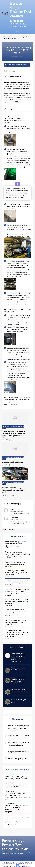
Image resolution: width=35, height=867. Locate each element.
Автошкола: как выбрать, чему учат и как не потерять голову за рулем (17, 601)
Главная (4, 37)
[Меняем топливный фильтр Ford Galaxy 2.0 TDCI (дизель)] (10, 146)
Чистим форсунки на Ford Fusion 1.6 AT (17, 668)
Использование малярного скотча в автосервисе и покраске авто (15, 622)
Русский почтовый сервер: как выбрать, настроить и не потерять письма (17, 591)
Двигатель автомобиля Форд (16, 37)
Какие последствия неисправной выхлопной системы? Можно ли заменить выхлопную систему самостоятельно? (19, 657)
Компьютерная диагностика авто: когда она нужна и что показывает (16, 572)
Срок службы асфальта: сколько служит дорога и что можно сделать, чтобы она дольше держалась (16, 633)
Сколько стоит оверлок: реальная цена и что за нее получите (15, 612)
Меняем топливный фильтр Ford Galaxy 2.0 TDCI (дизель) (16, 777)
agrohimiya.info (27, 866)
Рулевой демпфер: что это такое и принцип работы (15, 563)
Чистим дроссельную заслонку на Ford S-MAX (18, 690)
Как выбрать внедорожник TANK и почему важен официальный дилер (15, 544)
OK (18, 865)
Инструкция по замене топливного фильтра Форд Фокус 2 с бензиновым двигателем (19, 680)
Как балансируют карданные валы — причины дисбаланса (16, 582)
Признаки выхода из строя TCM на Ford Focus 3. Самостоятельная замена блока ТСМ (17, 796)
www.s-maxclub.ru (12, 404)
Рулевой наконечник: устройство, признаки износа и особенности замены (17, 554)
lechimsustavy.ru (17, 866)
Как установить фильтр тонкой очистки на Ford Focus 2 (18, 700)
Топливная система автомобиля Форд (17, 37)
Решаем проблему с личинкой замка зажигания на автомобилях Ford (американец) (17, 808)
